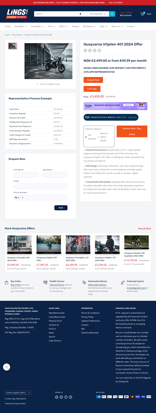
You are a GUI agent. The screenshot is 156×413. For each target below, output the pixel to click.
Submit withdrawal (89, 332)
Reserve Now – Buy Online (132, 131)
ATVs (50, 26)
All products (17, 35)
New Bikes (19, 26)
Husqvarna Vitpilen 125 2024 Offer (105, 259)
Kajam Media (20, 403)
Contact (130, 26)
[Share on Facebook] (85, 50)
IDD (83, 328)
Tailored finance (56, 284)
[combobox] (60, 14)
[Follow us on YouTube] (66, 397)
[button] (80, 14)
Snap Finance (55, 340)
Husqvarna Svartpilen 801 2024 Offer (18, 259)
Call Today (92, 89)
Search (52, 336)
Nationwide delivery (97, 284)
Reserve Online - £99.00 (103, 137)
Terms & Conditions (90, 313)
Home (7, 26)
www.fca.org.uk (136, 381)
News (51, 332)
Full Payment (92, 137)
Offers (62, 26)
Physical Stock (55, 320)
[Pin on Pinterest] (90, 50)
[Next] (151, 253)
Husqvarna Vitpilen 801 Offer (47, 259)
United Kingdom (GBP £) (16, 392)
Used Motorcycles (57, 317)
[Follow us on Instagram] (61, 397)
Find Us (52, 328)
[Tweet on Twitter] (94, 50)
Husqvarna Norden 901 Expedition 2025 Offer (134, 254)
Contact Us (54, 325)
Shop (102, 26)
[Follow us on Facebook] (56, 397)
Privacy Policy (87, 317)
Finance (75, 26)
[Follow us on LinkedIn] (70, 397)
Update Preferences (90, 320)
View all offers (145, 228)
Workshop (88, 26)
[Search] (112, 14)
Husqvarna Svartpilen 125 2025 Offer (77, 259)
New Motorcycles (57, 313)
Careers (84, 325)
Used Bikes (36, 26)
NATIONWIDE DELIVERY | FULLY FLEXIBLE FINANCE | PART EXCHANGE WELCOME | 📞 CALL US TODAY (78, 2)
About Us (116, 26)
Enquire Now (93, 80)
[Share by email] (99, 50)
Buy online (16, 284)
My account (126, 15)
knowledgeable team (136, 288)
